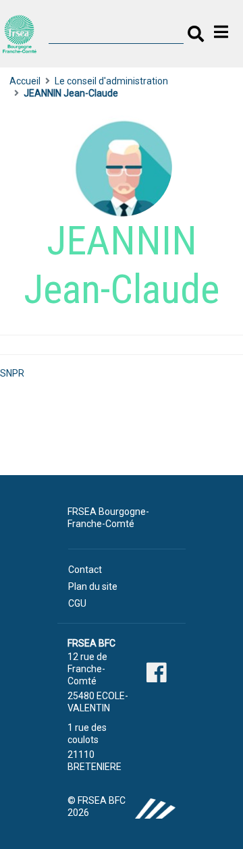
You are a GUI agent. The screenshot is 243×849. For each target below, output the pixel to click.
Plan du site (92, 586)
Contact (85, 569)
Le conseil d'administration (111, 81)
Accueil (24, 81)
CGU (77, 603)
